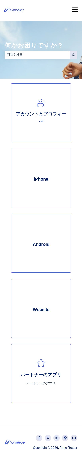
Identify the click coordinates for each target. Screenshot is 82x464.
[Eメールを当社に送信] (74, 438)
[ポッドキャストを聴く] (65, 438)
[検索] (73, 55)
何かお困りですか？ (34, 45)
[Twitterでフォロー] (48, 438)
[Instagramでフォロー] (56, 438)
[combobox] (37, 55)
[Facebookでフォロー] (39, 438)
